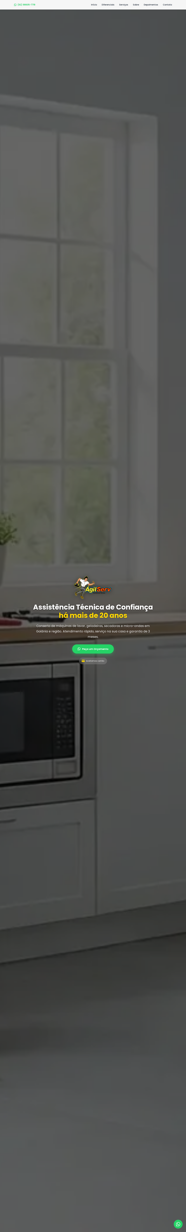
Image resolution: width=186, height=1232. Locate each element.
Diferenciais (108, 4)
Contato (167, 4)
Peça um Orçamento (95, 649)
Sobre (136, 4)
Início (94, 4)
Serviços (123, 4)
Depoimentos (151, 4)
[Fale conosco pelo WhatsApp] (178, 1224)
